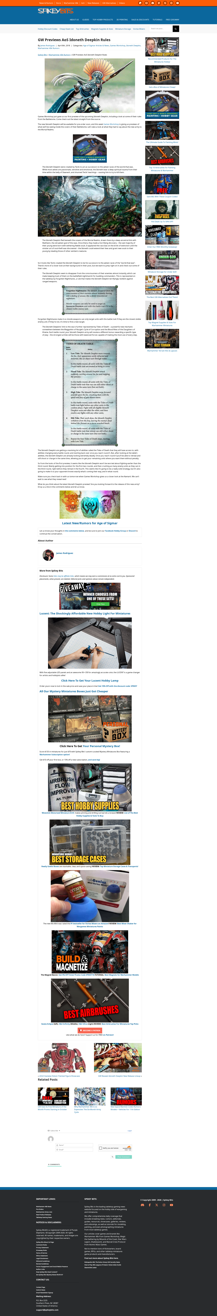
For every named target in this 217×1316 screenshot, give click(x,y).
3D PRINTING (122, 20)
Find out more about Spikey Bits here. (101, 1258)
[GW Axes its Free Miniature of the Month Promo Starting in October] (53, 1089)
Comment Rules (41, 1245)
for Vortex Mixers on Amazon (95, 923)
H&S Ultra (83, 1024)
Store (58, 3)
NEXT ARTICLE (135, 1069)
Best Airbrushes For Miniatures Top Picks (120, 1024)
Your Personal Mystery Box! (101, 746)
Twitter (165, 3)
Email (146, 3)
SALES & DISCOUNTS (140, 20)
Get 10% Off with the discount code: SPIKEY (117, 686)
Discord (153, 3)
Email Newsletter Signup (44, 1293)
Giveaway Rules (41, 1250)
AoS (83, 3)
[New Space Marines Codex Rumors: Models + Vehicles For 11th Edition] (126, 1089)
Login (129, 1131)
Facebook (159, 3)
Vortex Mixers (139, 29)
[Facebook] (150, 1205)
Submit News (40, 1290)
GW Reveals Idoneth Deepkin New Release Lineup (119, 1076)
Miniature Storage (123, 29)
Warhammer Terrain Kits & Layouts (162, 350)
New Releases (93, 3)
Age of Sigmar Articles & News (96, 45)
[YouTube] (171, 1205)
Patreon (140, 3)
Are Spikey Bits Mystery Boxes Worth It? (49, 1275)
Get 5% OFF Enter (67, 975)
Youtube (177, 3)
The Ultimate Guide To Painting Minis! (162, 142)
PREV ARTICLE (44, 1069)
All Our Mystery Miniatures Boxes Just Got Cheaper (74, 691)
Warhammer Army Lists (44, 1212)
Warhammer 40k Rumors (48, 48)
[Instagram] (164, 1205)
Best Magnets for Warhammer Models (122, 975)
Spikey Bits (42, 55)
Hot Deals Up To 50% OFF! (162, 221)
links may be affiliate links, (63, 576)
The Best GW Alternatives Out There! (162, 297)
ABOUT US (74, 20)
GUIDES (85, 20)
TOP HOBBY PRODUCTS (103, 20)
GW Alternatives (109, 3)
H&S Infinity (64, 1024)
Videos (122, 3)
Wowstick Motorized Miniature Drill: (58, 813)
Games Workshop (117, 45)
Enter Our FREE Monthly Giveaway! (162, 247)
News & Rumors (46, 3)
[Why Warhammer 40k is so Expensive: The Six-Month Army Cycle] (89, 1089)
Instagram (171, 3)
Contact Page (40, 1287)
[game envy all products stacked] (90, 135)
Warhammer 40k (71, 3)
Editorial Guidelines (43, 1261)
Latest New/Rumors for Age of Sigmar (90, 523)
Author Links (40, 1269)
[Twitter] (156, 1205)
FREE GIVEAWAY (172, 20)
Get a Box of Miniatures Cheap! (162, 87)
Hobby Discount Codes (47, 29)
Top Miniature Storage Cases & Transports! (119, 866)
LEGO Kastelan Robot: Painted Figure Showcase (59, 1076)
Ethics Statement (42, 1256)
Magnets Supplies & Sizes (102, 29)
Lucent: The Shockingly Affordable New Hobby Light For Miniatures (85, 613)
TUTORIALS (157, 20)
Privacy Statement (42, 1248)
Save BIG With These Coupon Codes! (162, 196)
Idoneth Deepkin (133, 45)
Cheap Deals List (67, 29)
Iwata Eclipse (47, 1024)
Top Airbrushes (82, 29)
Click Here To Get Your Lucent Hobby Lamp (89, 680)
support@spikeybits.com (47, 1310)
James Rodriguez (47, 45)
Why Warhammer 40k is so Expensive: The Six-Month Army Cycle (87, 1109)
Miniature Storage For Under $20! (162, 272)
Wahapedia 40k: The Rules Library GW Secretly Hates (102, 1262)
